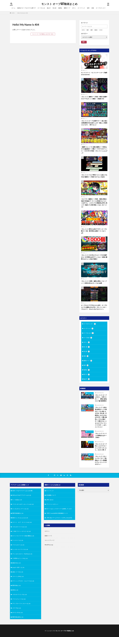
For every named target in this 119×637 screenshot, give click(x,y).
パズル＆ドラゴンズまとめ (19, 594)
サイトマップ (49, 490)
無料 (88, 8)
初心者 (54, 8)
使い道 (86, 347)
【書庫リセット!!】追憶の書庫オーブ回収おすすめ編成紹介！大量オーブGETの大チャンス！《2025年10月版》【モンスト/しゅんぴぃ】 (94, 150)
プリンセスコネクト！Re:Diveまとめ (22, 554)
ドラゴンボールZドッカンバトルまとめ (23, 504)
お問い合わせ (49, 499)
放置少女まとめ (16, 563)
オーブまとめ (41, 8)
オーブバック (81, 8)
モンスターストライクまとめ (20, 549)
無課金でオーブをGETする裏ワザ (26, 8)
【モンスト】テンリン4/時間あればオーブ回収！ (101, 435)
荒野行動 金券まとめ (17, 617)
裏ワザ (86, 374)
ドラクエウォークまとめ (19, 599)
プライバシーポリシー (52, 504)
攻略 (92, 8)
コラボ (100, 29)
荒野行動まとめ (16, 585)
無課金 (60, 8)
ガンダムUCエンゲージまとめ (20, 508)
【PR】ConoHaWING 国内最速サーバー (57, 513)
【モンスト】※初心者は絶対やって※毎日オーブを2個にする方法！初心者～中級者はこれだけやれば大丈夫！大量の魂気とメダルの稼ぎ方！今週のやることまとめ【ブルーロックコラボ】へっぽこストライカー (101, 417)
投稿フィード (48, 535)
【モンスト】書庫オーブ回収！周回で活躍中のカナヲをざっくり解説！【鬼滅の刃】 (94, 97)
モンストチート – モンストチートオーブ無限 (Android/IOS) (94, 73)
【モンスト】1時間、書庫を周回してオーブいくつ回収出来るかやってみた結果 (94, 282)
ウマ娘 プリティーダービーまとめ (21, 531)
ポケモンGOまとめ (17, 612)
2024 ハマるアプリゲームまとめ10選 (22, 490)
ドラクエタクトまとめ (18, 545)
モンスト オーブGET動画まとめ (59, 4)
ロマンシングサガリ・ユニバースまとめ (23, 581)
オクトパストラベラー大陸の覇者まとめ (23, 536)
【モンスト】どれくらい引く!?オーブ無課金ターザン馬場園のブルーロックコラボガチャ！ (101, 460)
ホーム (13, 8)
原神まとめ (15, 590)
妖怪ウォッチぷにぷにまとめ (20, 517)
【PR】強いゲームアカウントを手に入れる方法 (59, 517)
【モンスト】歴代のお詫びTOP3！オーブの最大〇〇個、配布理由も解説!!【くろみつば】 (94, 231)
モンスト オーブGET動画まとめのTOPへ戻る (42, 34)
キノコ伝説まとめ (17, 499)
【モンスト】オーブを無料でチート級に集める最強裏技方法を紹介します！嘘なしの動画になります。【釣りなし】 (94, 122)
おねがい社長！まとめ (18, 567)
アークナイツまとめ (17, 540)
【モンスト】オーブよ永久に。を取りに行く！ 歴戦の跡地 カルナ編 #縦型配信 (101, 398)
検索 (83, 42)
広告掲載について (51, 495)
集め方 (49, 8)
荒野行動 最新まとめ (17, 513)
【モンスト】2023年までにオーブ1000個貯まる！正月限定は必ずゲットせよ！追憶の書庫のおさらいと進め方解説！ (94, 257)
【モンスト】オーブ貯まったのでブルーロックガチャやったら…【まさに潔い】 (101, 447)
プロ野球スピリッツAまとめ (20, 558)
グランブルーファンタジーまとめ (21, 603)
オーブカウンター (101, 8)
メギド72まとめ (16, 608)
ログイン (47, 531)
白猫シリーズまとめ (17, 572)
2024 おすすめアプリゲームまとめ (21, 495)
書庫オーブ (67, 8)
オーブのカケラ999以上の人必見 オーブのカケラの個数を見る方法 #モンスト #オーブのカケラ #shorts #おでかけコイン (94, 307)
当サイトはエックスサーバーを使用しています (59, 508)
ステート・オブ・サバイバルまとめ (22, 522)
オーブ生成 (87, 337)
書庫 (91, 29)
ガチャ (74, 8)
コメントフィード (49, 540)
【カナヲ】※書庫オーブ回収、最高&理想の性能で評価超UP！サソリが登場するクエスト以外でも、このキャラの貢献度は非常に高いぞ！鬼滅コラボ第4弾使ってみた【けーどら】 (94, 203)
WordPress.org (49, 544)
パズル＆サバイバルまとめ (19, 526)
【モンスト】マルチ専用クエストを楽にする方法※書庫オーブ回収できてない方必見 (94, 176)
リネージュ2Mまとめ (18, 576)
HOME (13, 13)
